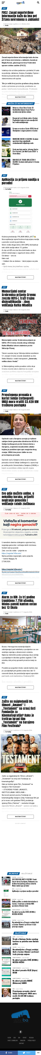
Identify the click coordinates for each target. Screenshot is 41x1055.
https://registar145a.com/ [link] (11, 553)
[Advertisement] (20, 848)
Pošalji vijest (32, 1040)
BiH (19, 1038)
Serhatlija (8, 189)
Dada (6, 311)
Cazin (9, 1038)
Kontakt (21, 1043)
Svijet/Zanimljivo (13, 1040)
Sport (25, 1038)
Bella (6, 25)
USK (14, 1038)
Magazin (22, 1040)
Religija (31, 1038)
